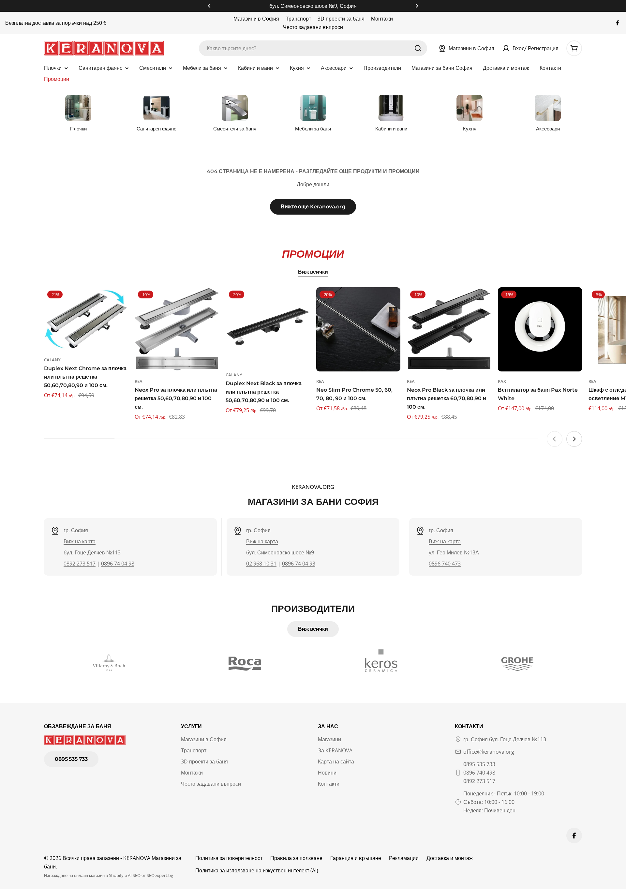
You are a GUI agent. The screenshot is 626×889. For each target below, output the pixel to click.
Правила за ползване (296, 858)
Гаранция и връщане (355, 858)
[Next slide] (574, 439)
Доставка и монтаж (449, 858)
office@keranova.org (488, 751)
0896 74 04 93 (298, 563)
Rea (138, 381)
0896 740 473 (445, 563)
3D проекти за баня (341, 18)
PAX (502, 381)
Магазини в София (256, 18)
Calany (52, 360)
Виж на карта (80, 541)
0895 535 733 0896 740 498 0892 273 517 (479, 773)
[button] (209, 6)
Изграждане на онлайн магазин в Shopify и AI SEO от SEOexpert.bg (108, 875)
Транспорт (298, 18)
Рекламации (404, 858)
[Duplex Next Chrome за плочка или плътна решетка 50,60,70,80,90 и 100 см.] (86, 318)
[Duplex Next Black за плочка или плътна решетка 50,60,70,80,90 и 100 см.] (268, 326)
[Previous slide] (554, 439)
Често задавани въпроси (313, 27)
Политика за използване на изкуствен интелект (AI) (256, 870)
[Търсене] (418, 48)
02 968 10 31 (261, 563)
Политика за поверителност (228, 858)
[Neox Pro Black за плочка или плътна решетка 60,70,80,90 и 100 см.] (449, 329)
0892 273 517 (80, 563)
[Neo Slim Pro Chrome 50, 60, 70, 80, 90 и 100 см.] (358, 329)
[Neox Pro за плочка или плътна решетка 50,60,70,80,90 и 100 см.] (177, 329)
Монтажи (382, 18)
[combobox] (313, 48)
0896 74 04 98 (117, 563)
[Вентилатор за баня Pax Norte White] (540, 329)
